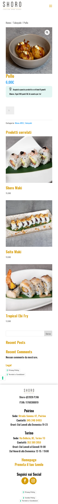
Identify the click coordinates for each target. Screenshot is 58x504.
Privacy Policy (14, 370)
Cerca (48, 333)
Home (8, 22)
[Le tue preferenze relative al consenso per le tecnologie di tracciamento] (2, 378)
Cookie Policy (30, 498)
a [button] (50, 6)
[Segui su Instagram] (33, 480)
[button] (47, 32)
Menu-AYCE (19, 122)
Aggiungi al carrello (31, 110)
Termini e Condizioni (16, 374)
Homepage (29, 459)
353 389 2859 (34, 442)
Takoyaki (17, 22)
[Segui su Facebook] (24, 480)
